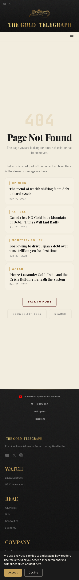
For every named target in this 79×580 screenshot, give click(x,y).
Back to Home (39, 302)
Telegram (39, 419)
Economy (10, 528)
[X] (9, 4)
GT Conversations (15, 484)
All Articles (10, 508)
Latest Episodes (14, 478)
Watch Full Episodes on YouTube (42, 396)
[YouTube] (4, 4)
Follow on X (42, 404)
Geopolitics (11, 521)
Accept (13, 573)
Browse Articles (27, 314)
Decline (33, 573)
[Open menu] (71, 36)
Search (60, 314)
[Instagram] (21, 455)
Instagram (40, 411)
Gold (8, 514)
